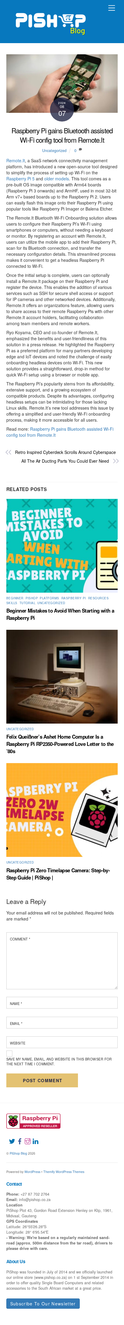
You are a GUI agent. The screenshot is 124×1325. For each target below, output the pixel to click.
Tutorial (28, 603)
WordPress (32, 1171)
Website (18, 1043)
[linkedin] (33, 1137)
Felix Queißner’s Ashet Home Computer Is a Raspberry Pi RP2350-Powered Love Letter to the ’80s (60, 744)
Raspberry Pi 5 (20, 179)
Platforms (49, 598)
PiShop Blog (18, 1153)
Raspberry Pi (73, 598)
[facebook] (17, 1137)
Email (16, 1023)
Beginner (14, 598)
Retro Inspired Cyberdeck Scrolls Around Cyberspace (65, 452)
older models (56, 179)
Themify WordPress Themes (63, 1171)
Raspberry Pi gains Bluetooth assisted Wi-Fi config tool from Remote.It (62, 134)
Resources (98, 598)
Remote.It (15, 160)
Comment (20, 939)
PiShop (32, 598)
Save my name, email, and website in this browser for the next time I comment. (59, 1061)
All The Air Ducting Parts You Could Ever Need (65, 461)
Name (16, 1003)
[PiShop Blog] (50, 21)
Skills (11, 603)
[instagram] (25, 1137)
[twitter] (9, 1137)
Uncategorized (54, 150)
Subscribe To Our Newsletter (43, 1304)
